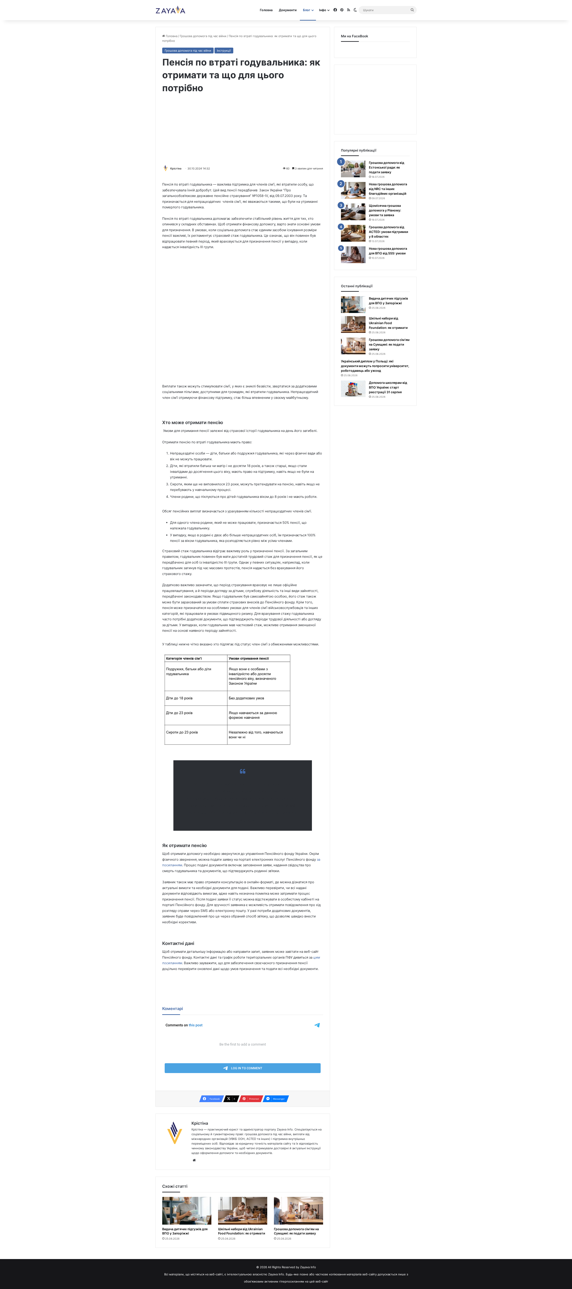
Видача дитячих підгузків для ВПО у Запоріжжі (185, 1231)
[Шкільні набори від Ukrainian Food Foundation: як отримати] (242, 1211)
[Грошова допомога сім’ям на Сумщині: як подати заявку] (298, 1211)
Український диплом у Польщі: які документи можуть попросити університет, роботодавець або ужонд (375, 365)
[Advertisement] (242, 130)
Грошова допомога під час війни (203, 36)
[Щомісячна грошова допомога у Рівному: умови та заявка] (353, 211)
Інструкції (224, 50)
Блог (306, 10)
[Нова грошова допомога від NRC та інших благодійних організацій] (353, 190)
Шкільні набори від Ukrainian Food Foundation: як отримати (241, 1231)
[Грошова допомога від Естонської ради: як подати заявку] (353, 169)
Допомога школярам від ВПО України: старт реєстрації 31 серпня (388, 387)
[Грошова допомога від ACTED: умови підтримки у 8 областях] (353, 233)
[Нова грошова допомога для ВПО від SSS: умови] (353, 254)
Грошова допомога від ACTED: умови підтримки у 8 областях (388, 231)
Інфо (322, 10)
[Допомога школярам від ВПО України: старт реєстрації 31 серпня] (353, 388)
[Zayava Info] (170, 10)
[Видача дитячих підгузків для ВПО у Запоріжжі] (186, 1211)
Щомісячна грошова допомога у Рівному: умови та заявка (385, 210)
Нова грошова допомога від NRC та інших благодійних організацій (388, 188)
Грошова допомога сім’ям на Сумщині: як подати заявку (296, 1231)
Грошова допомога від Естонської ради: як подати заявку (386, 167)
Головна (266, 10)
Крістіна (175, 168)
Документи (288, 10)
